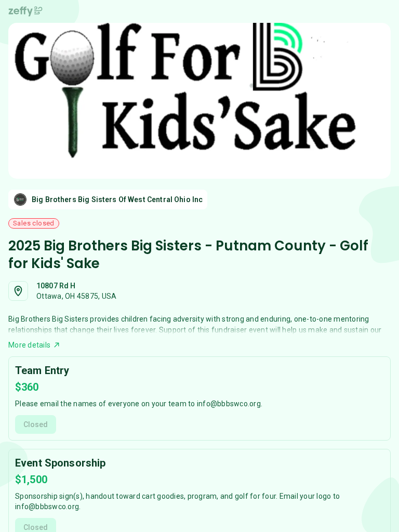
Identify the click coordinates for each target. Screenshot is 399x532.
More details (29, 345)
